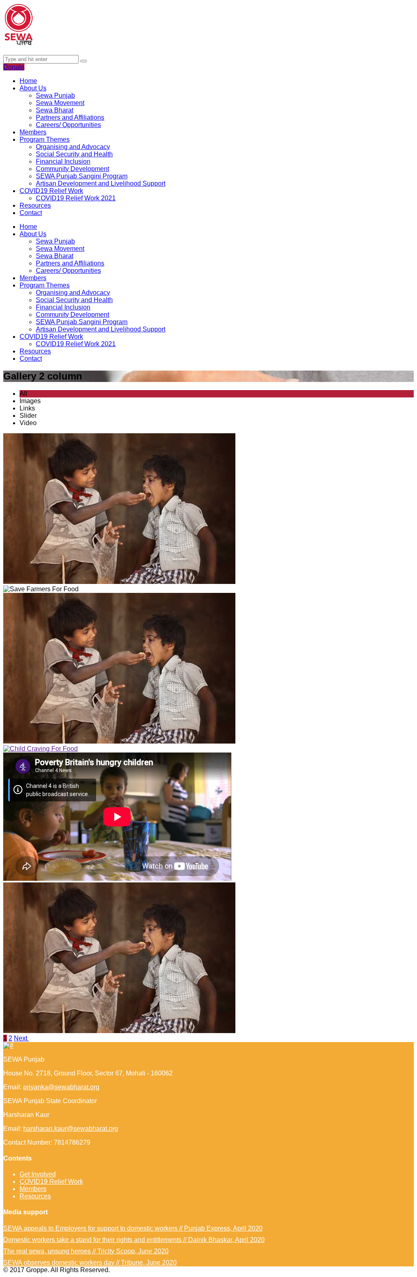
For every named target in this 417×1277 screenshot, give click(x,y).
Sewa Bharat (54, 110)
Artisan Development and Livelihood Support (100, 183)
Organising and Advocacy (73, 146)
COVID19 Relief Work (51, 190)
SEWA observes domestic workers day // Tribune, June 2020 (90, 1262)
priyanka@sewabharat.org (61, 1087)
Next (21, 1038)
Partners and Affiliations (70, 117)
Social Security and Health (74, 154)
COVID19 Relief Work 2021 (76, 198)
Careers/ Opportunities (68, 124)
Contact (31, 212)
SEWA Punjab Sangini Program (81, 176)
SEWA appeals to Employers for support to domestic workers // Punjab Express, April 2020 (133, 1228)
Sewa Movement (60, 102)
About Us (33, 88)
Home (28, 80)
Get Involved (38, 1174)
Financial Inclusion (63, 161)
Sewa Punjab (55, 95)
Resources (35, 205)
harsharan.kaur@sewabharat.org (70, 1128)
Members (33, 132)
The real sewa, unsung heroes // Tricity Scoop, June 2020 (86, 1251)
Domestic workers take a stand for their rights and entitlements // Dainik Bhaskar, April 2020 (134, 1239)
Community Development (72, 168)
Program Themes (45, 139)
